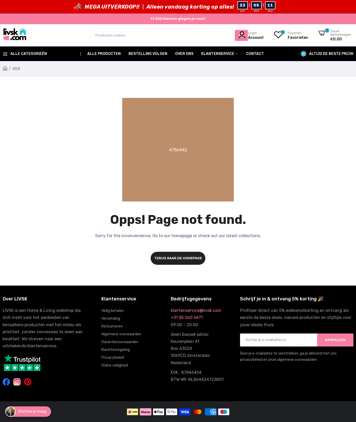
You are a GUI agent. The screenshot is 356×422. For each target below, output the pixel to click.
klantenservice (218, 54)
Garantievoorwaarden (119, 342)
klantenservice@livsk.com (196, 310)
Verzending (110, 318)
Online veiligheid (114, 365)
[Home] (5, 68)
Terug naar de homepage (178, 258)
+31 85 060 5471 (187, 317)
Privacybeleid (112, 357)
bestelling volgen (147, 54)
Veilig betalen (112, 310)
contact (255, 54)
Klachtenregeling (115, 350)
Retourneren (112, 326)
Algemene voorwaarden (121, 334)
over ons (184, 54)
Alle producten (104, 54)
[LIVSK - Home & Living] (15, 35)
